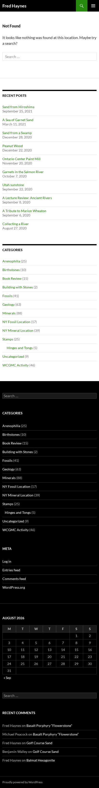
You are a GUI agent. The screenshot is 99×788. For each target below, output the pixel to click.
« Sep (7, 678)
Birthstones (11, 270)
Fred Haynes (14, 5)
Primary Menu (93, 6)
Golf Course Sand (39, 743)
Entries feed (11, 570)
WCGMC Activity (15, 365)
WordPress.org (13, 587)
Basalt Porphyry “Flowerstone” (49, 725)
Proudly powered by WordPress (22, 782)
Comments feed (14, 579)
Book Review (12, 278)
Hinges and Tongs (20, 348)
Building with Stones (17, 287)
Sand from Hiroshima (18, 107)
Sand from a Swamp (17, 133)
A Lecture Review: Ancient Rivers (27, 198)
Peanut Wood (12, 146)
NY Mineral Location (17, 330)
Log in (6, 561)
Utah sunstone (13, 185)
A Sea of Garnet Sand (17, 120)
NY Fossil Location (16, 322)
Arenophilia (11, 261)
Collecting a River (15, 224)
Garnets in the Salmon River (23, 172)
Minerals (9, 313)
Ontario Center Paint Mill (21, 159)
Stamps (7, 339)
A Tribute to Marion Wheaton (24, 211)
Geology (8, 304)
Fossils (7, 296)
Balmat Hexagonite (40, 760)
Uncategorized (13, 356)
